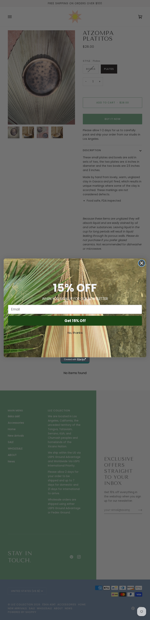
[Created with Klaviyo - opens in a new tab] (75, 359)
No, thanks (75, 332)
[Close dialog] (141, 263)
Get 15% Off (75, 320)
